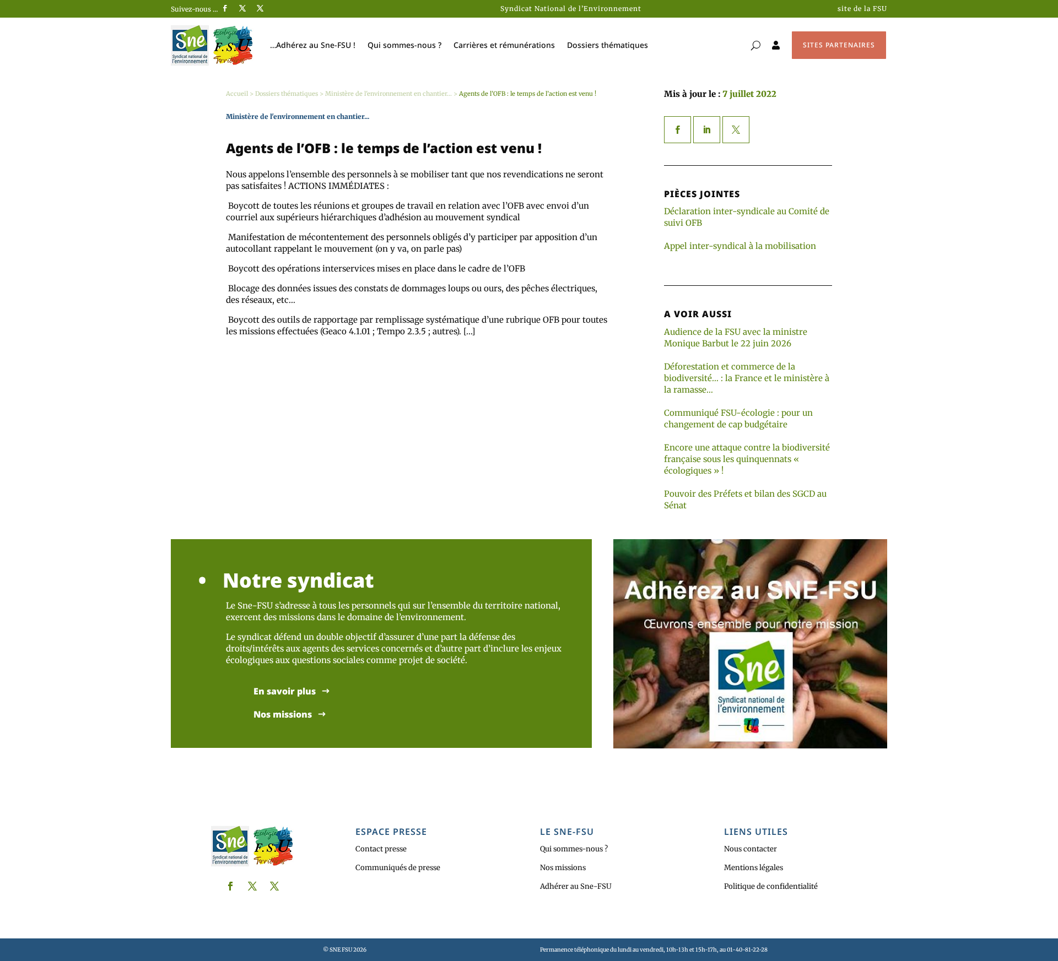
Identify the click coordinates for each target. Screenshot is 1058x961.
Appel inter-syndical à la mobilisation (740, 246)
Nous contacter (750, 849)
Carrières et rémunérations (504, 45)
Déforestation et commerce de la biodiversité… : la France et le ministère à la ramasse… (746, 378)
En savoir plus (284, 691)
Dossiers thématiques (607, 45)
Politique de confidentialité (771, 886)
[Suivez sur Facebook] (224, 8)
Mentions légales (753, 867)
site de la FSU (862, 8)
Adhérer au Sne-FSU (576, 886)
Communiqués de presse (397, 867)
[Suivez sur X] (242, 8)
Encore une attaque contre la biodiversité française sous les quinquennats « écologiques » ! (747, 459)
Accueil (237, 93)
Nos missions (282, 714)
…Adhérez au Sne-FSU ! (312, 45)
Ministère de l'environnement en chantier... (388, 93)
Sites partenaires (839, 45)
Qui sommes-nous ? (404, 45)
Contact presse (381, 849)
